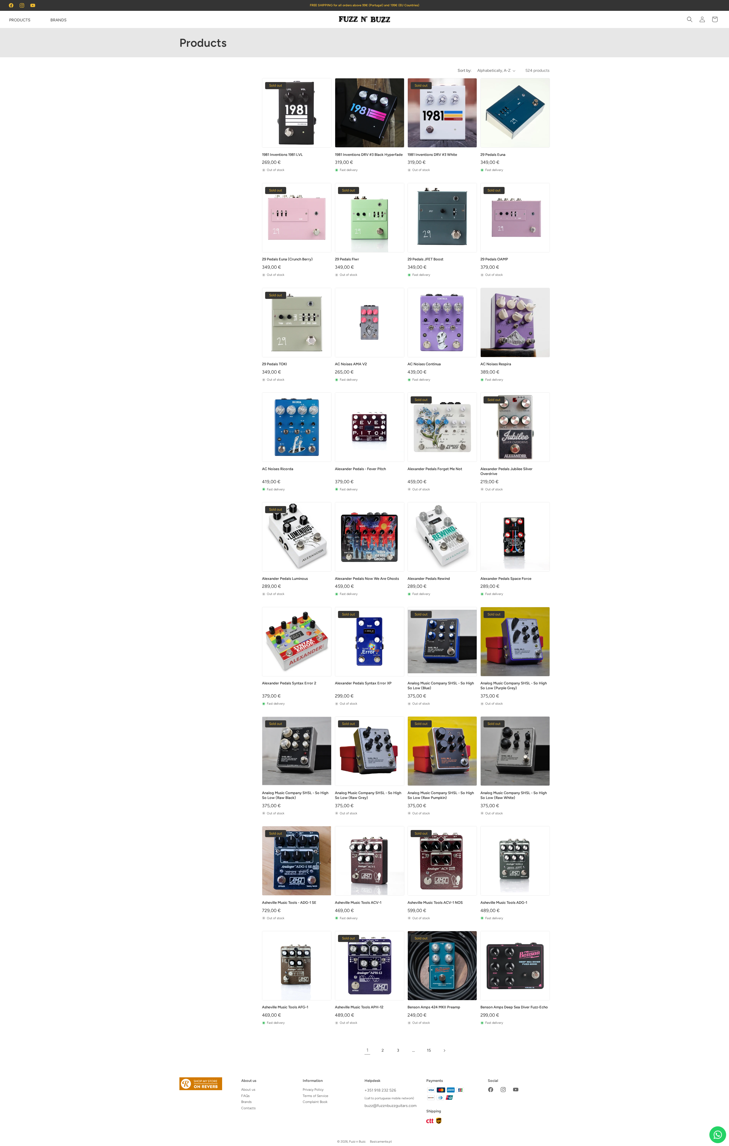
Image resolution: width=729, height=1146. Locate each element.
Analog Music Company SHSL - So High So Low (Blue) (440, 685)
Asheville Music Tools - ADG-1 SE (289, 902)
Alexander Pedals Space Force (505, 578)
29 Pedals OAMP (494, 259)
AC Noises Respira (495, 364)
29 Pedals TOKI (274, 364)
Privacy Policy (313, 1090)
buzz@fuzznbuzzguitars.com (390, 1105)
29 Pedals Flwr (347, 259)
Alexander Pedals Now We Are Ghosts (367, 578)
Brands (246, 1102)
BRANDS (58, 20)
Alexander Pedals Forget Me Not (434, 469)
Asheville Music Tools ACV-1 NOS (435, 902)
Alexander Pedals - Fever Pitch (360, 469)
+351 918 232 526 (380, 1090)
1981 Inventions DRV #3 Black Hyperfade (369, 154)
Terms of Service (315, 1096)
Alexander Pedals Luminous (285, 578)
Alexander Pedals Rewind (428, 578)
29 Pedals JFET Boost (425, 259)
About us (248, 1090)
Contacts (248, 1108)
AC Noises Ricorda (277, 469)
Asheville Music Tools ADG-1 (503, 902)
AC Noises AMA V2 (351, 364)
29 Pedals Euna (492, 154)
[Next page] (444, 1050)
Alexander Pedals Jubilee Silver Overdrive (506, 471)
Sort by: (465, 70)
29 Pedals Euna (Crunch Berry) (287, 259)
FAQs (245, 1096)
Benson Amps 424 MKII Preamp (433, 1007)
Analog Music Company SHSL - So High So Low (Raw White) (513, 795)
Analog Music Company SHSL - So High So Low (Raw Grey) (368, 795)
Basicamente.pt (381, 1141)
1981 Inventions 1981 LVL (282, 154)
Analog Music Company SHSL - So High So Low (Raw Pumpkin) (440, 795)
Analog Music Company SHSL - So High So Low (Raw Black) (295, 795)
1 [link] (367, 1050)
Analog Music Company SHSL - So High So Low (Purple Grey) (513, 685)
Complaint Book (315, 1102)
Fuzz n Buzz (357, 1141)
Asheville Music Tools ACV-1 (358, 902)
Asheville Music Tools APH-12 (359, 1007)
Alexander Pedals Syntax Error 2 (289, 683)
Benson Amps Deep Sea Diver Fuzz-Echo (514, 1007)
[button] (12, 19)
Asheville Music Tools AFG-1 (285, 1007)
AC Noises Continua (424, 364)
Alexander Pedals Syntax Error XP (363, 683)
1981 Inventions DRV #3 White (432, 154)
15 (429, 1050)
